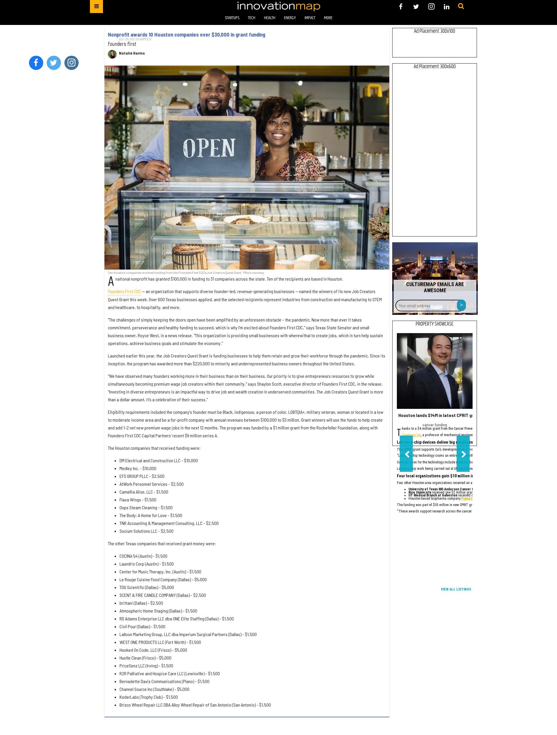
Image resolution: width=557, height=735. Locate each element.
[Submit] (461, 6)
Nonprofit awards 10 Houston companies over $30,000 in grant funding (186, 34)
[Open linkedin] (446, 6)
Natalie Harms (132, 53)
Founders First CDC (124, 291)
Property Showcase (434, 324)
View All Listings (456, 589)
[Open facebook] (401, 6)
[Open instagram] (431, 6)
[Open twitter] (416, 6)
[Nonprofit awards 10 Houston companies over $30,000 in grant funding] (246, 168)
